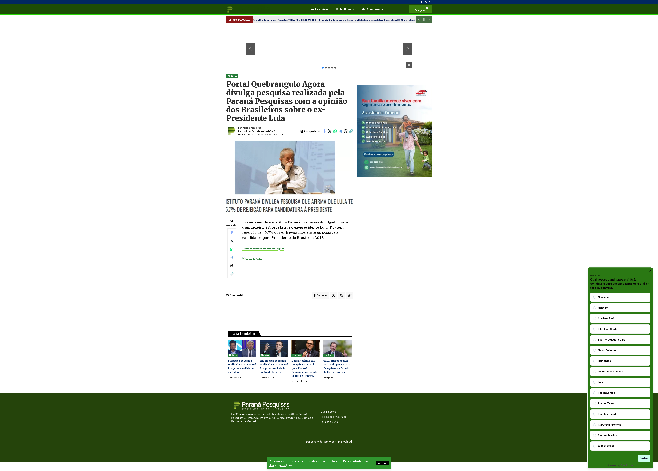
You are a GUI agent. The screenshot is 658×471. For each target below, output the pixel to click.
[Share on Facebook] (324, 131)
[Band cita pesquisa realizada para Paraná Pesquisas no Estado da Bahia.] (242, 348)
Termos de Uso (280, 465)
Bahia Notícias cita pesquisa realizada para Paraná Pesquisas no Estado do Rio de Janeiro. (304, 368)
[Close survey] (650, 270)
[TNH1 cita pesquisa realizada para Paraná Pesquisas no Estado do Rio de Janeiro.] (337, 348)
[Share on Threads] (345, 131)
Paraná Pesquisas (251, 127)
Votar (644, 458)
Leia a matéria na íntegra (263, 248)
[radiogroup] (620, 372)
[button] (382, 463)
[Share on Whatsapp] (335, 131)
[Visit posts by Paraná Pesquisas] (231, 131)
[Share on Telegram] (340, 131)
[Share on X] (329, 131)
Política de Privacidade (344, 461)
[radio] (594, 297)
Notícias (232, 76)
